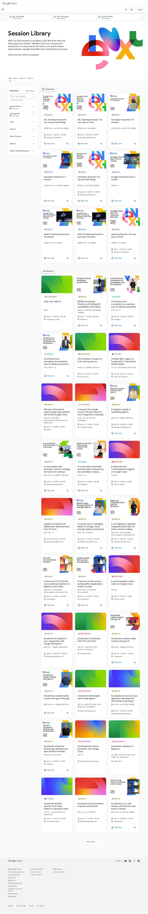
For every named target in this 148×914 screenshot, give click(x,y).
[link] (57, 121)
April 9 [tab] (15, 78)
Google (10, 906)
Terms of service (35, 872)
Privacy (31, 906)
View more (90, 842)
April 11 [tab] (30, 78)
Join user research (59, 872)
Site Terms (40, 906)
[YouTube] (125, 861)
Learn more (14, 108)
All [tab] (10, 78)
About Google (21, 906)
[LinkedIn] (130, 861)
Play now (49, 143)
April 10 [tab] (23, 78)
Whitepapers (12, 896)
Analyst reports (13, 894)
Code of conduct (36, 875)
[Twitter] (134, 861)
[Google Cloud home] (9, 3)
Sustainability (12, 886)
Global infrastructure (15, 883)
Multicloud (11, 880)
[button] (131, 9)
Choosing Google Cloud (16, 872)
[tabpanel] (74, 466)
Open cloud (12, 877)
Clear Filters (29, 91)
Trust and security (14, 875)
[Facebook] (139, 861)
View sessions (17, 18)
